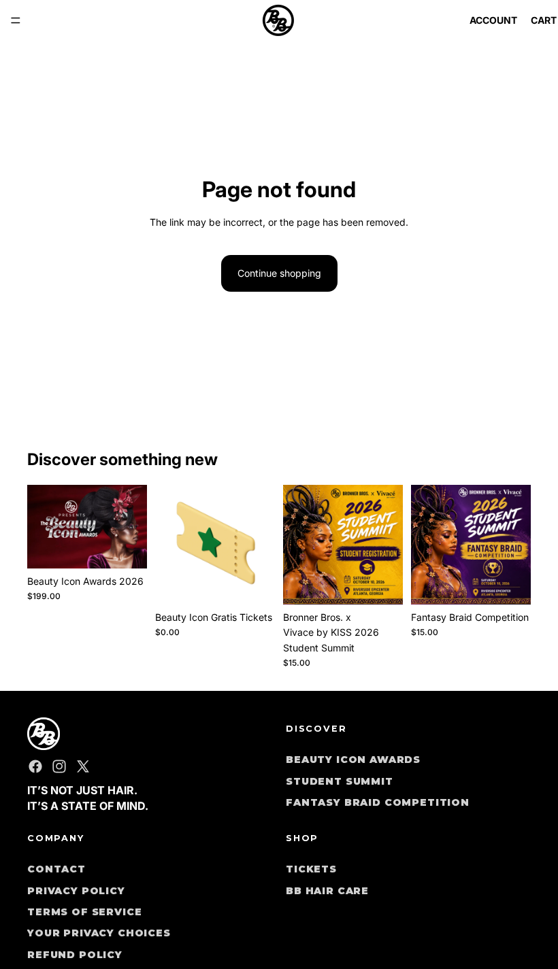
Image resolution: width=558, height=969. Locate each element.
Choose (137, 547)
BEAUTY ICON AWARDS (353, 759)
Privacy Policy (76, 890)
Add (521, 583)
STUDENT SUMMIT (339, 781)
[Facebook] (35, 766)
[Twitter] (83, 766)
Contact (56, 869)
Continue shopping (279, 273)
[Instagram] (59, 766)
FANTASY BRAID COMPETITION (378, 802)
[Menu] (15, 20)
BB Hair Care (327, 890)
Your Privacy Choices (99, 933)
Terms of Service (84, 912)
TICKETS (311, 869)
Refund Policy (74, 955)
